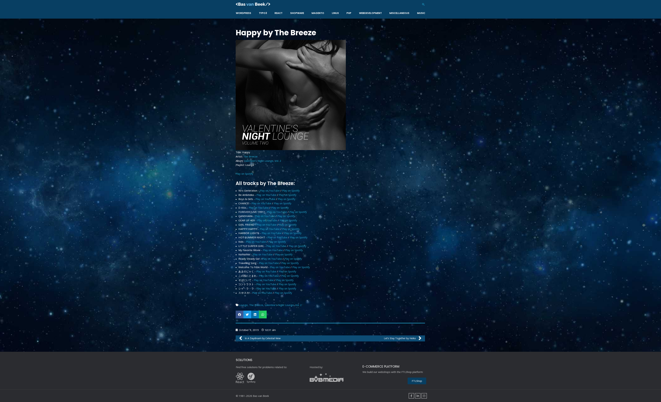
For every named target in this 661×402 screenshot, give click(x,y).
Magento (318, 13)
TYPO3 (263, 13)
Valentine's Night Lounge (279, 305)
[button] (423, 4)
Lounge (243, 305)
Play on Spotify (244, 173)
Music (421, 13)
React (278, 13)
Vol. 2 (298, 305)
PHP (349, 13)
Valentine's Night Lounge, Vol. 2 (262, 160)
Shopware (297, 13)
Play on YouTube (270, 190)
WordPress (243, 13)
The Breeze (250, 156)
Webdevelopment (370, 13)
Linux (335, 13)
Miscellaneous (399, 13)
